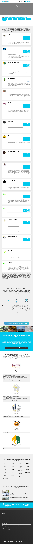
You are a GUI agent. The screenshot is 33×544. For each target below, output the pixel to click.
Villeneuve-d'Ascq (27, 472)
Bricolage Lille (3, 528)
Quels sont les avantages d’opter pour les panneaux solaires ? (18, 493)
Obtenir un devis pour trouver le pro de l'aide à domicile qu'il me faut (16, 323)
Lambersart (20, 463)
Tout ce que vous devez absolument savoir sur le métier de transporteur (19, 497)
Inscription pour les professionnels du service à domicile (16, 347)
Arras (5, 469)
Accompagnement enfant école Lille (6, 527)
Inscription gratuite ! (28, 1)
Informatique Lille (4, 532)
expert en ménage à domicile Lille (6, 529)
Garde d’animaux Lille (4, 530)
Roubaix (20, 476)
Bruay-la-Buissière (5, 478)
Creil (12, 472)
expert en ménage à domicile (22, 17)
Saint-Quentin (27, 463)
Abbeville (5, 463)
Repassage (3, 20)
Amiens (5, 466)
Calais (13, 463)
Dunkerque (12, 475)
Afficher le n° (28, 40)
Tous (3, 17)
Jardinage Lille (4, 533)
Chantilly (13, 466)
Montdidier (20, 473)
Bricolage (16, 17)
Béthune (5, 475)
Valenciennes (27, 469)
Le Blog (21, 1)
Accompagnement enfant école (9, 17)
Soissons (27, 466)
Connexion (23, 1)
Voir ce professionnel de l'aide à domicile (27, 38)
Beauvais (5, 472)
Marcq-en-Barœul (20, 470)
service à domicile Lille (4, 526)
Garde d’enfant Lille (4, 531)
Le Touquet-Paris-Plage (20, 467)
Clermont (13, 469)
